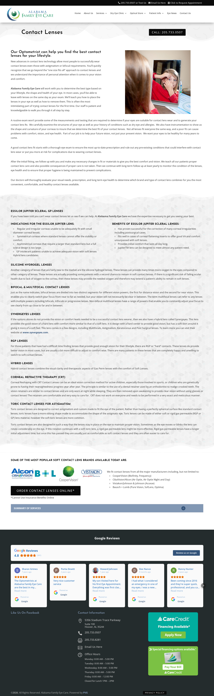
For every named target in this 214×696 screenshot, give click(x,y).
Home (78, 13)
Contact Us (185, 13)
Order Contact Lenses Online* (46, 491)
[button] (10, 585)
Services (100, 13)
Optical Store (136, 13)
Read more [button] (20, 590)
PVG (85, 692)
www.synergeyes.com (35, 332)
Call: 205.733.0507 (167, 32)
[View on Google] (17, 570)
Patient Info (155, 13)
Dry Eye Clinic (117, 13)
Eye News (172, 13)
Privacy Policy (155, 692)
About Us (88, 13)
